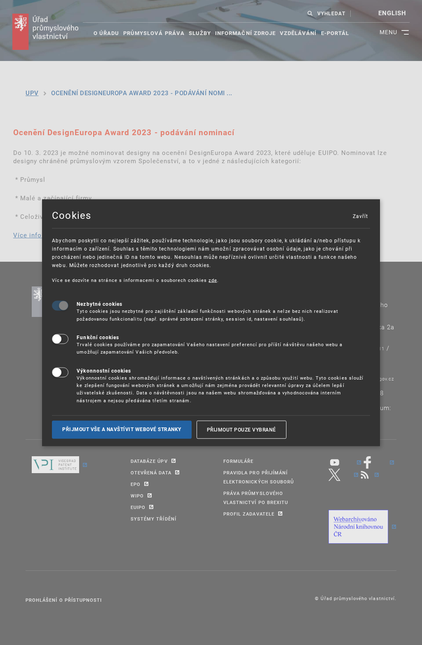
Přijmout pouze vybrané (241, 429)
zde (213, 280)
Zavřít (360, 215)
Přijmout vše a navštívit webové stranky (121, 429)
